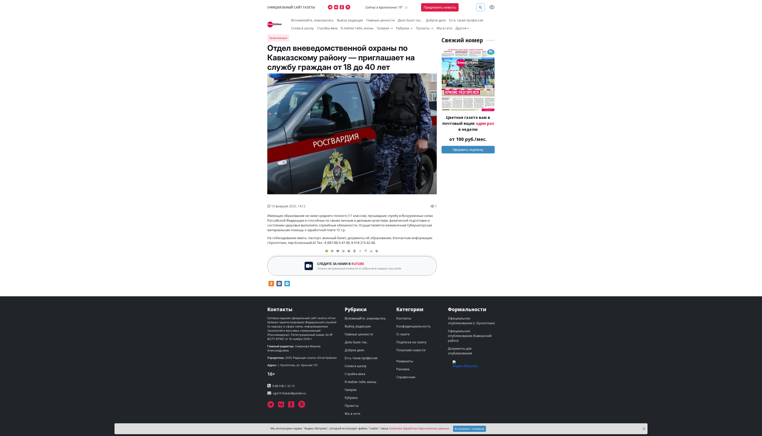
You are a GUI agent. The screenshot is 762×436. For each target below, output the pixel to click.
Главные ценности (380, 20)
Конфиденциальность (413, 326)
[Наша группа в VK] (337, 8)
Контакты (403, 318)
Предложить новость (440, 7)
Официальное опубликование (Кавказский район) (470, 336)
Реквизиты (404, 361)
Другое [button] (460, 28)
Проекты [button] (423, 28)
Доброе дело (436, 20)
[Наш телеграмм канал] (331, 8)
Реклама (402, 369)
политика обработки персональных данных (419, 428)
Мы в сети (444, 28)
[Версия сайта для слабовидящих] (492, 7)
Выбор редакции (350, 20)
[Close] (644, 429)
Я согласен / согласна (469, 429)
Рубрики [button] (403, 28)
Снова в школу (302, 28)
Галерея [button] (383, 28)
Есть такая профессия (466, 20)
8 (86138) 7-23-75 (283, 386)
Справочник (405, 377)
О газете (403, 334)
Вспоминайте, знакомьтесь (312, 20)
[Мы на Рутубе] (348, 8)
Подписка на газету (411, 342)
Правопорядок (278, 38)
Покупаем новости (410, 350)
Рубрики (351, 398)
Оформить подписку (468, 149)
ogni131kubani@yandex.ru (289, 393)
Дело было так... (410, 20)
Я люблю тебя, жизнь (357, 28)
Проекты (352, 405)
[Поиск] (480, 7)
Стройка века (327, 28)
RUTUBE (357, 264)
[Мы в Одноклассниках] (342, 8)
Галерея (350, 390)
